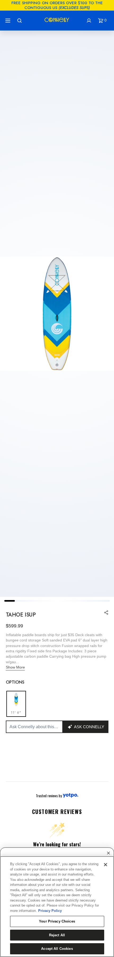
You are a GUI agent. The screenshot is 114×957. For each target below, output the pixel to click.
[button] (103, 20)
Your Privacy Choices (57, 921)
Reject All (57, 935)
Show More (15, 667)
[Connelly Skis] (57, 21)
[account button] (89, 20)
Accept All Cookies (57, 949)
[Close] (105, 864)
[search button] (20, 20)
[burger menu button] (8, 20)
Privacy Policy (50, 911)
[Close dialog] (109, 853)
